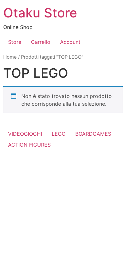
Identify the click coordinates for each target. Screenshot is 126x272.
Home (10, 57)
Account (70, 42)
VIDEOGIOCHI (25, 134)
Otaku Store (40, 13)
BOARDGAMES (93, 134)
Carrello (40, 42)
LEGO (59, 134)
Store (14, 42)
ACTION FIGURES (29, 144)
